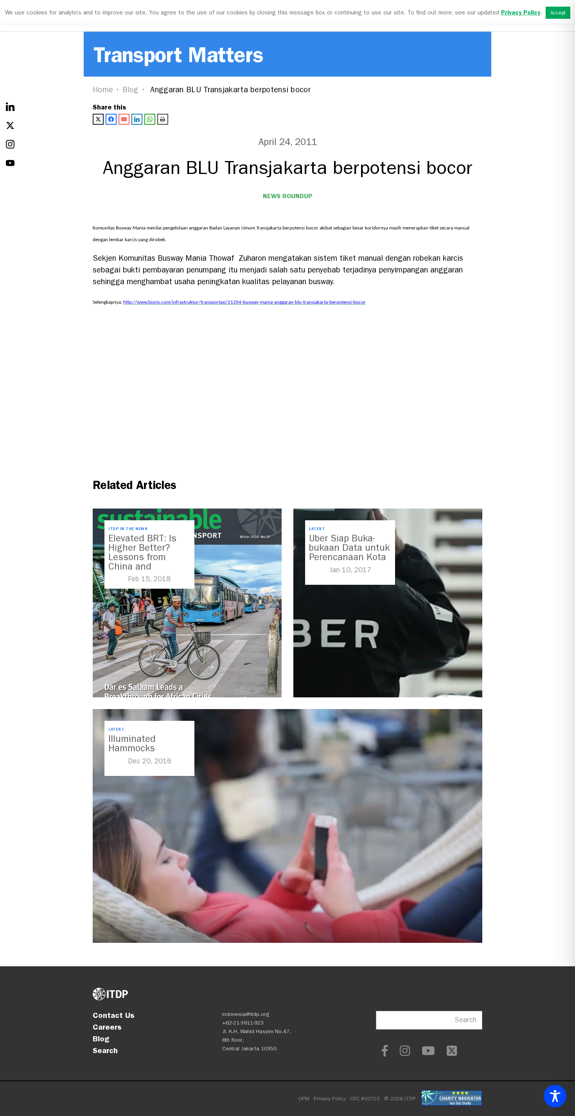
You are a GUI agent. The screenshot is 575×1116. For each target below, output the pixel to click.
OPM (303, 1098)
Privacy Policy (330, 1098)
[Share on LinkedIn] (136, 119)
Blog (130, 89)
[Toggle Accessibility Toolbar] (555, 1096)
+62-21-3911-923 (243, 1022)
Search (105, 1050)
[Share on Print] (162, 119)
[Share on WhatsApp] (149, 119)
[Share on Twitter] (98, 119)
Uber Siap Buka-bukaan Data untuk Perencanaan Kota (349, 547)
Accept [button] (558, 13)
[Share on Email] (124, 119)
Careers (107, 1027)
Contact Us (114, 1015)
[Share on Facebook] (111, 119)
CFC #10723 (365, 1098)
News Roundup (287, 196)
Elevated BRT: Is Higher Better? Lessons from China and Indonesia (142, 557)
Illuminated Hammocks (132, 743)
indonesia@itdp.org (246, 1014)
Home (103, 89)
